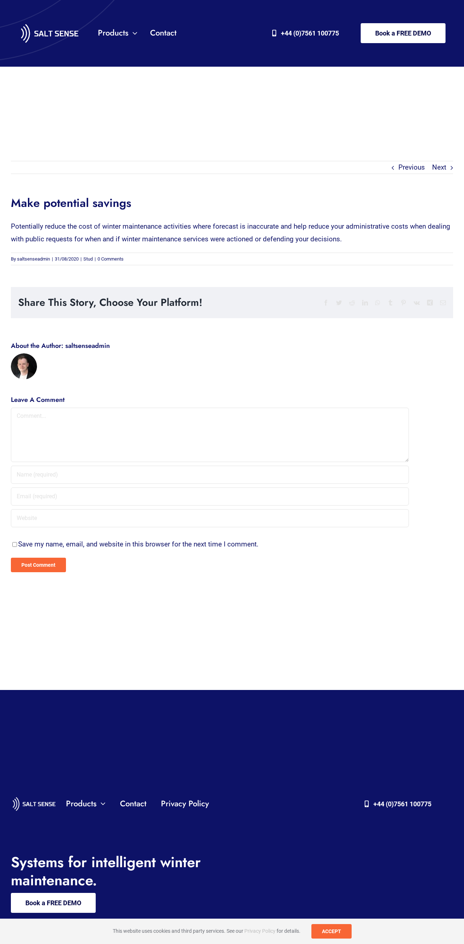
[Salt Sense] (49, 25)
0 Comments (111, 259)
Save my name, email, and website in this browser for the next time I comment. (138, 544)
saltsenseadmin (33, 259)
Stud (88, 259)
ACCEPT (331, 931)
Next (439, 167)
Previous (411, 167)
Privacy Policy (260, 931)
